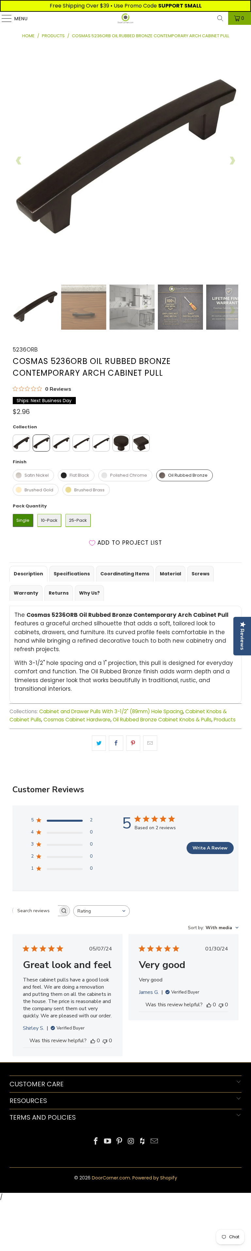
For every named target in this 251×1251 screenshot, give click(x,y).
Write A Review (209, 848)
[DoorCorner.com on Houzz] (143, 1142)
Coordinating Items (124, 573)
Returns (59, 593)
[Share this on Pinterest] (133, 743)
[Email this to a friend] (150, 743)
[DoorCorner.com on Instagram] (131, 1142)
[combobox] (101, 911)
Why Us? (89, 593)
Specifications (72, 573)
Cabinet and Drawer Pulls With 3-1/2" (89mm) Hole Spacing (111, 711)
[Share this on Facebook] (116, 743)
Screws (200, 573)
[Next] (232, 161)
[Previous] (18, 161)
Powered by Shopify (154, 1178)
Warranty (26, 593)
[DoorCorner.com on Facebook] (96, 1142)
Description (28, 573)
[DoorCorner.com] (125, 18)
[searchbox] (35, 911)
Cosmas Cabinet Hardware (76, 719)
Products (225, 719)
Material (170, 573)
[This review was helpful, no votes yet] (93, 1040)
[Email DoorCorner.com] (154, 1142)
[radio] (21, 443)
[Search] (220, 18)
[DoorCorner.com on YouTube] (108, 1142)
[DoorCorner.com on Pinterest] (119, 1142)
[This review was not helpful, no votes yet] (105, 1040)
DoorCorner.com (111, 1178)
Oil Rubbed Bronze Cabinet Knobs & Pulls (162, 719)
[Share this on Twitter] (99, 743)
